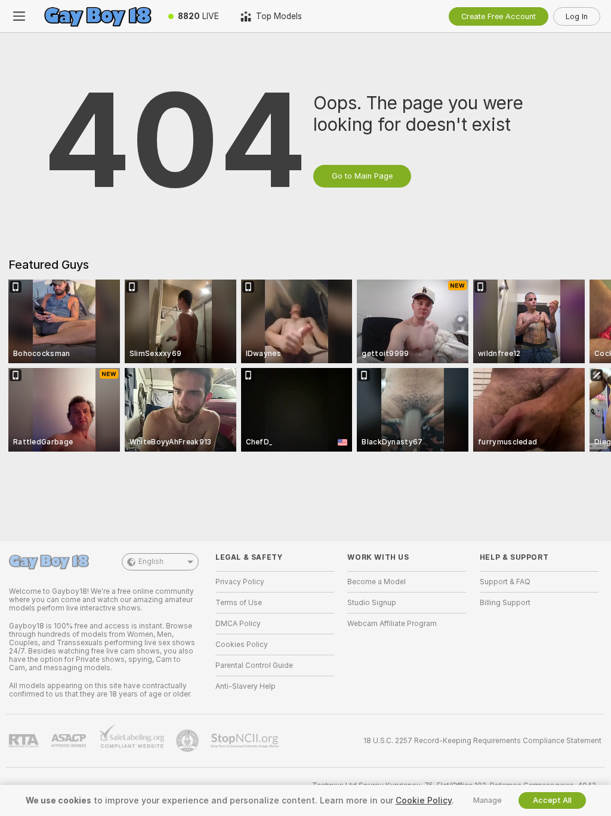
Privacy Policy (239, 582)
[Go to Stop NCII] (246, 741)
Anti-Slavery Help (245, 686)
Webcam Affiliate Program (392, 623)
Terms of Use (238, 603)
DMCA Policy (238, 623)
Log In (577, 16)
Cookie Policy (424, 800)
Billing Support (505, 603)
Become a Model (376, 582)
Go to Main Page (362, 175)
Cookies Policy (241, 644)
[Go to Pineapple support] (188, 740)
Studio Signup (371, 603)
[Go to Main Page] (98, 16)
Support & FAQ (505, 582)
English (150, 561)
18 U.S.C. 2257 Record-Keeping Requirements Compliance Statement (482, 741)
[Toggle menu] (19, 16)
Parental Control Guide (254, 665)
